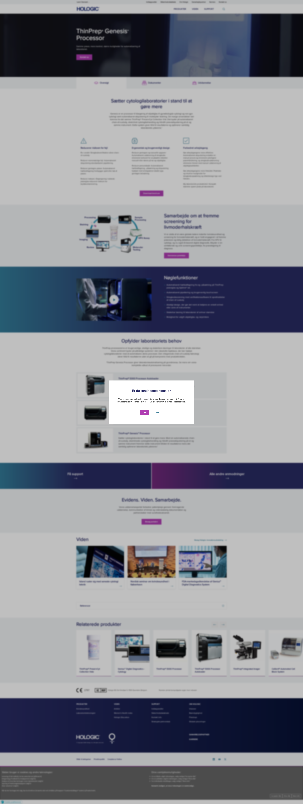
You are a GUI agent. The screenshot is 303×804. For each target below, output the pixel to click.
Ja (145, 412)
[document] (151, 402)
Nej (157, 412)
